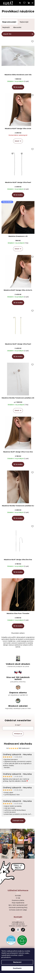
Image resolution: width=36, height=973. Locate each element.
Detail (17, 141)
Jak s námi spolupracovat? (18, 905)
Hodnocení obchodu (18, 743)
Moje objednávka (18, 903)
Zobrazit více (18, 820)
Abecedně (17, 27)
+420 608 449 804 (18, 924)
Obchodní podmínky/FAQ (18, 907)
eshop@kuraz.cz (18, 922)
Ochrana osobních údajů (18, 910)
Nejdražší (6, 27)
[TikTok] (23, 930)
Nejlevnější (24, 22)
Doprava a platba (18, 900)
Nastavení (17, 962)
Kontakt (18, 895)
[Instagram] (18, 930)
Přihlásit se (18, 734)
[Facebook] (13, 930)
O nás (18, 898)
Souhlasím (17, 968)
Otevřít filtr (7, 34)
